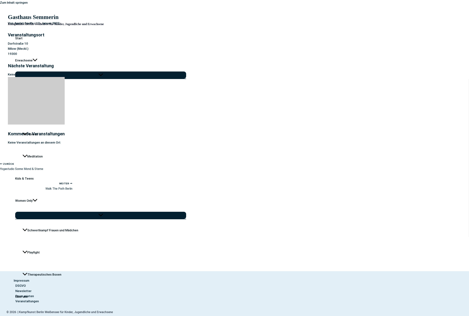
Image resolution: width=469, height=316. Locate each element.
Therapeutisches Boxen (44, 274)
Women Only (24, 200)
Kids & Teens (24, 178)
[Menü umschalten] (100, 75)
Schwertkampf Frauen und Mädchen (52, 230)
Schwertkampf (37, 90)
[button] (35, 60)
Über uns (21, 296)
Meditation (35, 156)
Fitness (32, 134)
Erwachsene (24, 60)
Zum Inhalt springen (14, 2)
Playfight (33, 252)
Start (19, 38)
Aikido (31, 112)
